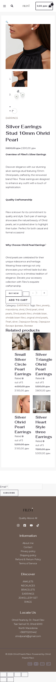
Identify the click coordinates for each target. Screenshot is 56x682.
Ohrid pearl (31, 309)
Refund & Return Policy (28, 559)
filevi (38, 305)
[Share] (17, 674)
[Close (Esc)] (24, 674)
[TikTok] (37, 525)
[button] (12, 6)
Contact (28, 547)
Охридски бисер (28, 321)
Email (3, 486)
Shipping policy (28, 555)
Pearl (8, 321)
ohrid (21, 309)
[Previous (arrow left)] (3, 679)
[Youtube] (31, 525)
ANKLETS (28, 581)
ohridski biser (40, 313)
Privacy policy (28, 551)
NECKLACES (28, 585)
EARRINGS (12, 118)
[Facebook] (24, 525)
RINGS (28, 601)
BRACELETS (28, 589)
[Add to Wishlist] (26, 294)
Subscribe (9, 493)
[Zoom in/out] (3, 674)
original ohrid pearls (37, 317)
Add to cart (18, 300)
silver (15, 321)
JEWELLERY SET (28, 597)
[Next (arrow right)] (10, 679)
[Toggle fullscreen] (10, 674)
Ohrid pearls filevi (22, 313)
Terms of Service (28, 563)
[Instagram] (18, 525)
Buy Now (14, 293)
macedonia (12, 309)
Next (14, 111)
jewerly (46, 305)
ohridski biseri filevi (16, 317)
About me (28, 543)
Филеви (28, 325)
